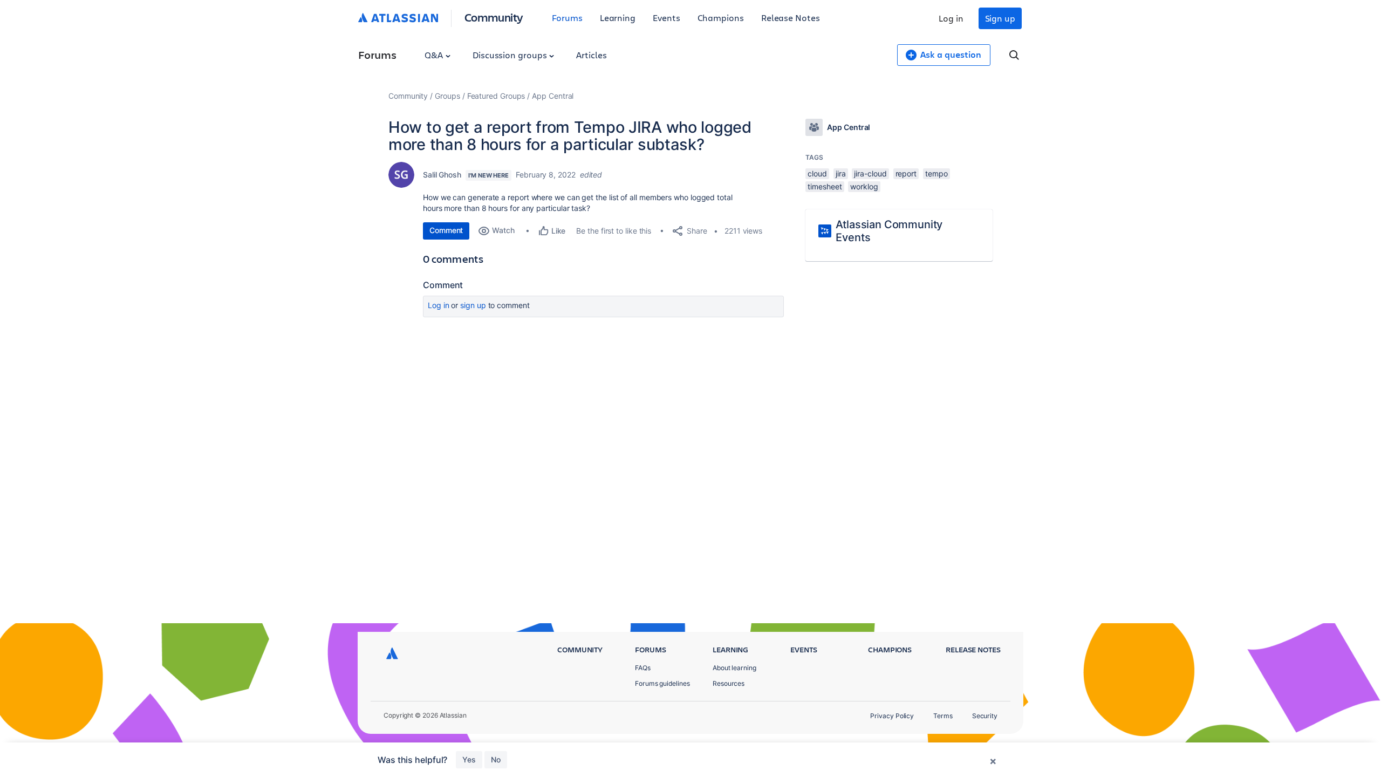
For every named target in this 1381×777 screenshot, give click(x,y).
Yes (469, 759)
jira (841, 173)
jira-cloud (870, 173)
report (906, 173)
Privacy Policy (892, 716)
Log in (951, 18)
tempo (936, 173)
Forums (567, 17)
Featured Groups (496, 95)
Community (493, 17)
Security (984, 716)
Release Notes (790, 17)
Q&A (435, 54)
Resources (728, 683)
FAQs (643, 668)
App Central (552, 95)
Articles (591, 54)
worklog (864, 186)
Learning (617, 17)
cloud (817, 173)
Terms (943, 716)
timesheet (825, 186)
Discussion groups (511, 54)
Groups (447, 95)
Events (666, 17)
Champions (721, 17)
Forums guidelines (662, 683)
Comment (446, 230)
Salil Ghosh (442, 174)
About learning (734, 668)
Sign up (1000, 18)
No (496, 759)
